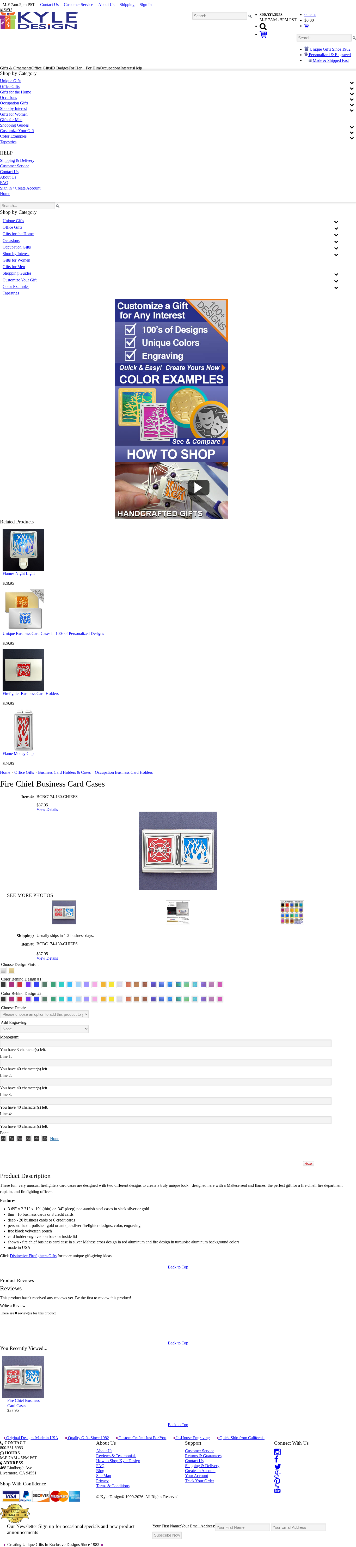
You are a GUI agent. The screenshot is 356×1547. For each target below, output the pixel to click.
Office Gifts (24, 772)
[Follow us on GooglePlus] (277, 1474)
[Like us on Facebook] (276, 1459)
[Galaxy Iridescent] (153, 985)
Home (5, 193)
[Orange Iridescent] (128, 985)
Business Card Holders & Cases (64, 772)
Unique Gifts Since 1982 (330, 49)
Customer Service (78, 4)
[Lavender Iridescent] (211, 985)
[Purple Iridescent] (203, 985)
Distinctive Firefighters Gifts (33, 1256)
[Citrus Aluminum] (103, 985)
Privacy (102, 1481)
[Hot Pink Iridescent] (220, 985)
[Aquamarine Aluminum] (78, 985)
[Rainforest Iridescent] (178, 985)
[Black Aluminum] (3, 985)
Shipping (127, 4)
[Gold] (11, 970)
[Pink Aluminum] (95, 985)
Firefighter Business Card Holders (31, 693)
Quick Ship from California (241, 1438)
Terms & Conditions (113, 1486)
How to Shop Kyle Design (118, 1461)
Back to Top (178, 1267)
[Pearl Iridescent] (120, 985)
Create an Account (200, 1470)
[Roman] (3, 1138)
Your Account (196, 1475)
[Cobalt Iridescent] (161, 985)
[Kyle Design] (39, 20)
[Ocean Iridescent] (170, 985)
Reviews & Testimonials (116, 1456)
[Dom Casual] (28, 1138)
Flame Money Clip (18, 753)
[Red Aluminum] (20, 985)
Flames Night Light (19, 573)
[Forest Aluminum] (45, 985)
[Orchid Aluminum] (86, 985)
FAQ (4, 182)
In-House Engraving (192, 1438)
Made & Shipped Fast (330, 60)
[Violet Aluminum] (28, 985)
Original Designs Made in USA (31, 1438)
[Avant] (20, 1138)
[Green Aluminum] (53, 985)
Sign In (146, 4)
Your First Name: (166, 1526)
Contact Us (49, 4)
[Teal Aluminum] (61, 985)
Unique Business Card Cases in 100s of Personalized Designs (53, 633)
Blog (100, 1470)
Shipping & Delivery (17, 160)
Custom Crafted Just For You (142, 1438)
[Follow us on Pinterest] (277, 1481)
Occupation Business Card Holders (124, 772)
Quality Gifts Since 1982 (88, 1438)
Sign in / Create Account (20, 188)
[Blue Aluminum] (36, 985)
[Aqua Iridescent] (195, 985)
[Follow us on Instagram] (277, 1451)
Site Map (103, 1475)
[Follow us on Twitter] (277, 1466)
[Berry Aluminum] (11, 985)
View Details (47, 809)
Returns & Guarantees (203, 1456)
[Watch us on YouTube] (277, 1489)
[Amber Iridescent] (136, 985)
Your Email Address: (198, 1526)
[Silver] (3, 970)
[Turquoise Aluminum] (70, 985)
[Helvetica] (11, 1138)
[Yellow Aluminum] (111, 985)
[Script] (36, 1138)
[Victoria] (45, 1138)
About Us (106, 4)
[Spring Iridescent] (186, 985)
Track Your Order (199, 1481)
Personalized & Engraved (329, 54)
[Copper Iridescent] (145, 985)
